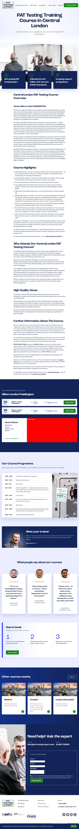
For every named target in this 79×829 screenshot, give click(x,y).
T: (61, 803)
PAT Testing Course (23, 800)
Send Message (36, 780)
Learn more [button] (50, 826)
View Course (70, 402)
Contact (60, 5)
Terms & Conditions (43, 806)
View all (72, 677)
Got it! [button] (74, 826)
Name (32, 759)
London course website (39, 374)
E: (66, 806)
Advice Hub (51, 5)
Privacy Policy (42, 803)
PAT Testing (33, 5)
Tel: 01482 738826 (71, 5)
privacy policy (67, 777)
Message (33, 768)
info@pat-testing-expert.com (41, 745)
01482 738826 (62, 745)
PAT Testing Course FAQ (53, 236)
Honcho (75, 823)
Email (32, 763)
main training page (53, 372)
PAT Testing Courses (21, 5)
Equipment (42, 5)
